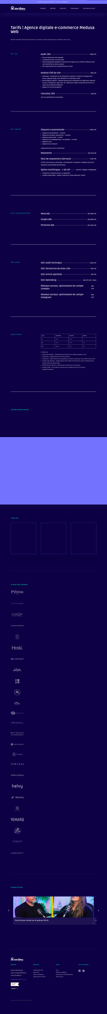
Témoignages (75, 8)
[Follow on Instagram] (79, 970)
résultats (63, 8)
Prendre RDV (52, 496)
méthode (53, 8)
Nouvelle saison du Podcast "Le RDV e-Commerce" (52, 2)
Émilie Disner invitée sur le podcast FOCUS (31, 920)
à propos (43, 8)
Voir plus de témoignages (22, 548)
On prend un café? (89, 8)
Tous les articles (89, 934)
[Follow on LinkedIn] (83, 970)
